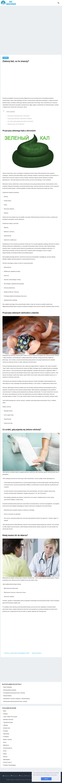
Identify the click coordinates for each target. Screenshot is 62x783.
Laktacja (5, 725)
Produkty (5, 731)
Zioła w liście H (7, 762)
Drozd (4, 751)
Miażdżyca (6, 745)
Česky (22, 775)
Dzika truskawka (7, 687)
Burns (4, 711)
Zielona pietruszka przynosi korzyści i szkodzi (15, 701)
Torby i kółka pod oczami (10, 716)
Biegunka (5, 57)
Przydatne (6, 736)
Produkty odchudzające (9, 765)
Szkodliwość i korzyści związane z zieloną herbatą (16, 698)
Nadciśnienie (6, 759)
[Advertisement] (31, 17)
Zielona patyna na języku (9, 690)
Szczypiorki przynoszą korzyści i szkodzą (14, 693)
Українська (6, 775)
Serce (4, 742)
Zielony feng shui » (37, 653)
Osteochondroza (7, 748)
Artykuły (5, 714)
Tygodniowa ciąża (8, 722)
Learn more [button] (54, 775)
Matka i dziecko (7, 739)
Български (15, 775)
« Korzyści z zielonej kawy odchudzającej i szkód (16, 653)
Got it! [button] (46, 778)
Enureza (5, 756)
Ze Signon (12, 779)
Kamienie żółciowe (8, 719)
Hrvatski (28, 775)
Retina (5, 754)
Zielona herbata (7, 695)
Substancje (6, 734)
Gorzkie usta (6, 728)
